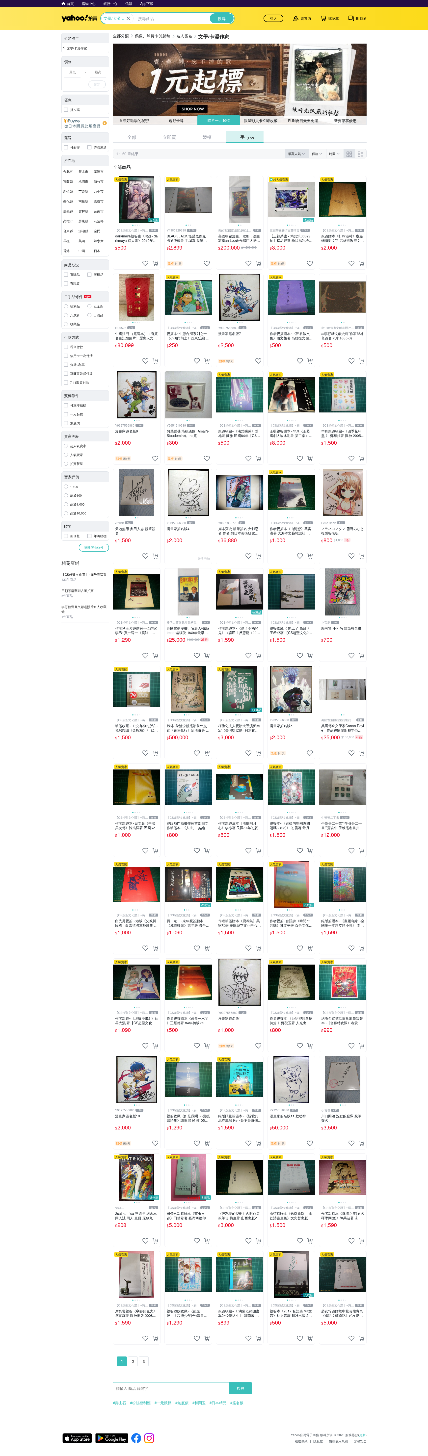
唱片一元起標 (219, 120)
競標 (207, 137)
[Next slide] (157, 200)
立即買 (169, 137)
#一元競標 (163, 1402)
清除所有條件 (94, 547)
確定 (97, 84)
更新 (362, 1434)
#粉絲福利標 (140, 1402)
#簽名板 (236, 1402)
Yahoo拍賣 (79, 18)
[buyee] (85, 123)
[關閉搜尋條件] (128, 18)
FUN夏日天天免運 (303, 120)
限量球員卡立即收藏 (260, 120)
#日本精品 (218, 1402)
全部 (131, 137)
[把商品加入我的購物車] (155, 263)
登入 (273, 18)
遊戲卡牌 (176, 120)
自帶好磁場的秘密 (134, 120)
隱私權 (318, 1441)
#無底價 (181, 1402)
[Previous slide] (116, 200)
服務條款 (301, 1441)
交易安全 (360, 1441)
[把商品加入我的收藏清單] (145, 263)
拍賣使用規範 (338, 1441)
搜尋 (240, 1388)
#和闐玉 (199, 1402)
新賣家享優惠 (345, 120)
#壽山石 (119, 1402)
